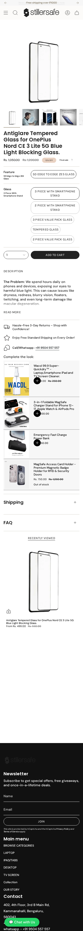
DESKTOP (10, 867)
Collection (10, 882)
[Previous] (6, 3)
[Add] (37, 380)
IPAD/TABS (11, 860)
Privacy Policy (63, 829)
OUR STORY (11, 890)
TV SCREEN (11, 875)
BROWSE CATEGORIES (19, 845)
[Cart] (76, 13)
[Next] (77, 3)
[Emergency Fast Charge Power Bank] (17, 444)
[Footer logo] (20, 760)
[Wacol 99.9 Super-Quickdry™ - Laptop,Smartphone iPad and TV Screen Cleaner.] (17, 378)
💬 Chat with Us (22, 922)
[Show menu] (5, 13)
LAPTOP (9, 853)
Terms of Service (11, 831)
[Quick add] (9, 611)
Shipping (13, 502)
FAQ (8, 523)
